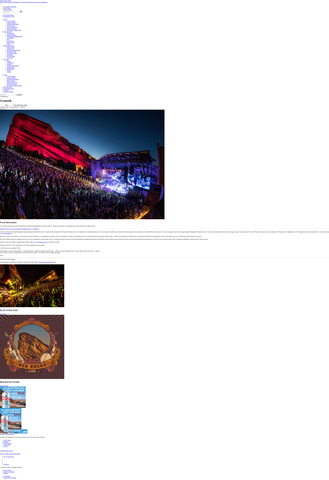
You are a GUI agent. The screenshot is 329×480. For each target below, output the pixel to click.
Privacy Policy (7, 470)
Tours (8, 44)
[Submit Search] (21, 12)
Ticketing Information (13, 24)
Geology (9, 64)
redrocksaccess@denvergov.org (47, 262)
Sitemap (5, 473)
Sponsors (5, 441)
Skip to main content (5, 0)
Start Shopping (4, 385)
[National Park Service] (6, 450)
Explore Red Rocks (8, 45)
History (9, 61)
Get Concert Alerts (8, 15)
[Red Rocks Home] (164, 2)
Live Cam (9, 58)
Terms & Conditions (8, 472)
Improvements (11, 69)
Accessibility (10, 38)
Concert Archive (11, 22)
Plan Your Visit (7, 32)
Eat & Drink (10, 41)
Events (5, 19)
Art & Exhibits (11, 56)
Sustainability (10, 67)
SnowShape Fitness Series (14, 30)
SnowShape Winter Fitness (14, 85)
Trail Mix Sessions (12, 53)
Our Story (6, 59)
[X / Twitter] (8, 456)
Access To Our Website (9, 478)
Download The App (8, 16)
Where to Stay (11, 42)
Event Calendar (11, 21)
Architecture (10, 62)
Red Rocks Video (11, 52)
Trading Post (10, 48)
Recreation (10, 55)
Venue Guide (7, 440)
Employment (6, 445)
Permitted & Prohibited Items (15, 36)
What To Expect (11, 35)
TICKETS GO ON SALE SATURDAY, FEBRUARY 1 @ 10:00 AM (19, 229)
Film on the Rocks (12, 28)
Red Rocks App (7, 10)
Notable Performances (13, 65)
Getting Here (10, 33)
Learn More (3, 314)
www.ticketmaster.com (41, 242)
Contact (9, 72)
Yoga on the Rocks (12, 27)
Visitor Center (10, 47)
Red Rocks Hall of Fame (13, 50)
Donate (9, 70)
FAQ (8, 39)
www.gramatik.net (7, 233)
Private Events (11, 25)
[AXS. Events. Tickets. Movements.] (10, 454)
